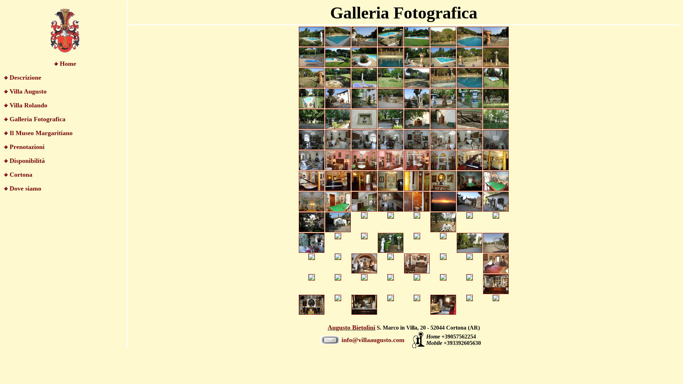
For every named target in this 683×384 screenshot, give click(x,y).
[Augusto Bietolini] (496, 299)
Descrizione (25, 77)
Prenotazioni (27, 146)
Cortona (21, 174)
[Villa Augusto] (338, 230)
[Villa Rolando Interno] (417, 148)
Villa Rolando (28, 105)
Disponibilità (27, 160)
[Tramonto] (311, 230)
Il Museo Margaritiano (41, 133)
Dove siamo (25, 188)
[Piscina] (311, 45)
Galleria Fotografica (37, 119)
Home (68, 63)
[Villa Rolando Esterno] (417, 106)
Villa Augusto (28, 91)
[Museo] (496, 292)
